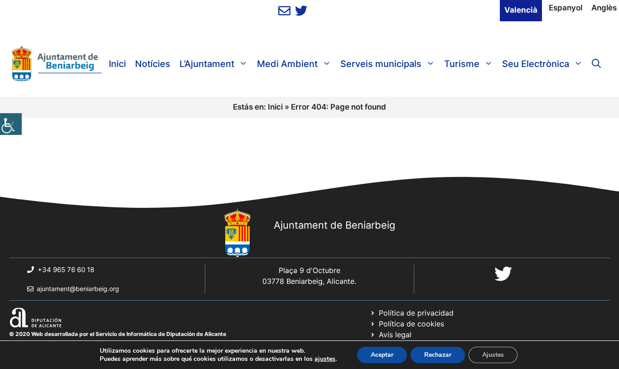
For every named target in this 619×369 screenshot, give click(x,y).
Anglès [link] (604, 7)
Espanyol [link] (565, 7)
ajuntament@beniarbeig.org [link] (78, 288)
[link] (11, 124)
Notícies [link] (152, 63)
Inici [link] (117, 63)
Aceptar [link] (382, 354)
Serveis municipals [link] (380, 63)
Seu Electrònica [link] (535, 63)
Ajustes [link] (493, 354)
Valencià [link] (520, 9)
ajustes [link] (324, 359)
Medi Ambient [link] (287, 63)
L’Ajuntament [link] (206, 63)
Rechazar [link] (437, 354)
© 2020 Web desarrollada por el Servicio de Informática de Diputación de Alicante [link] (117, 334)
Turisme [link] (461, 63)
